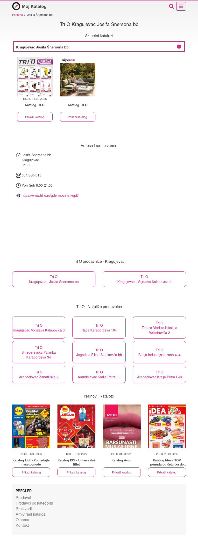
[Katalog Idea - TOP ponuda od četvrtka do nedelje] (167, 426)
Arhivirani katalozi (31, 514)
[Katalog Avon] (122, 426)
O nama (22, 519)
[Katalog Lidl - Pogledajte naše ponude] (31, 426)
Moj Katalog (34, 6)
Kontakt (22, 525)
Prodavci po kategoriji (34, 503)
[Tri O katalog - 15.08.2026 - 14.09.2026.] (35, 76)
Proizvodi (24, 508)
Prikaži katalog (34, 117)
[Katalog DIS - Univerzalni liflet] (76, 426)
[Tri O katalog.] (78, 76)
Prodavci (23, 497)
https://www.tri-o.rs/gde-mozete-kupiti (50, 195)
